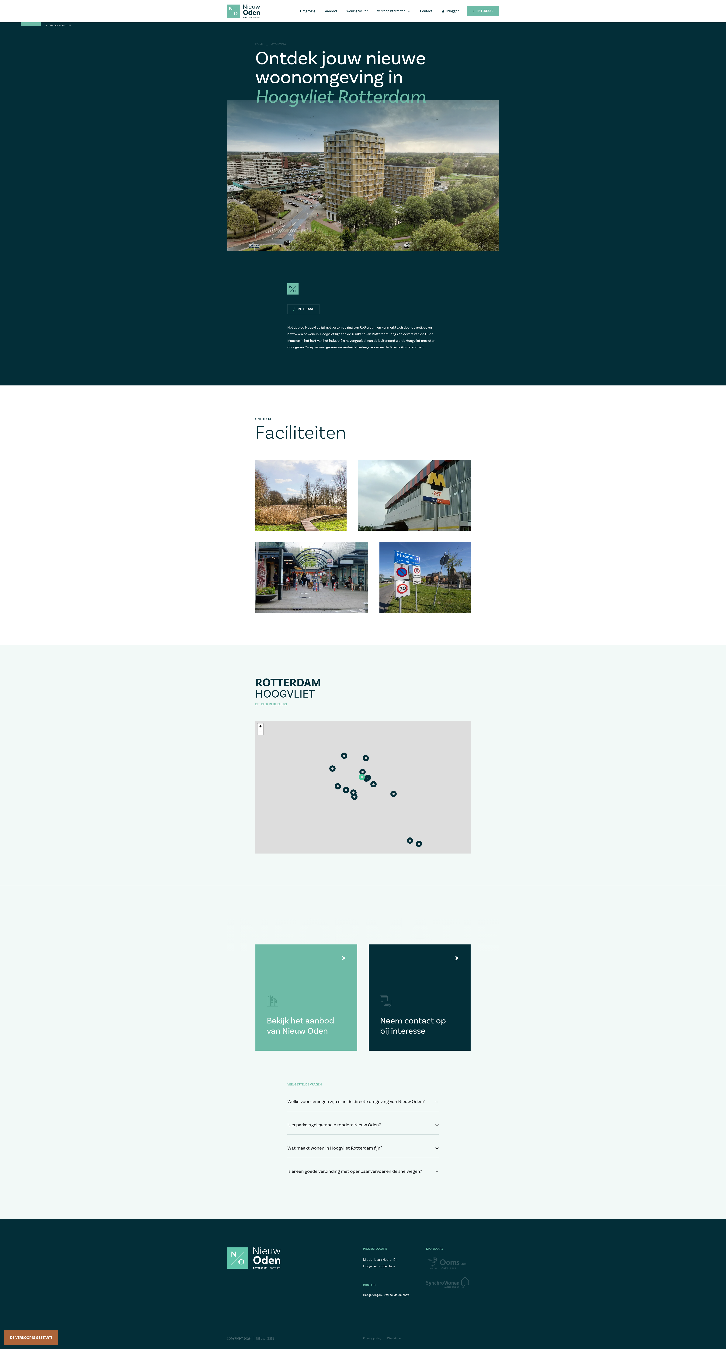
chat (406, 1295)
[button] (362, 777)
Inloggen (452, 11)
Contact (426, 11)
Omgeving (308, 11)
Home (259, 44)
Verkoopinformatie (391, 11)
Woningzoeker (357, 11)
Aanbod (331, 11)
